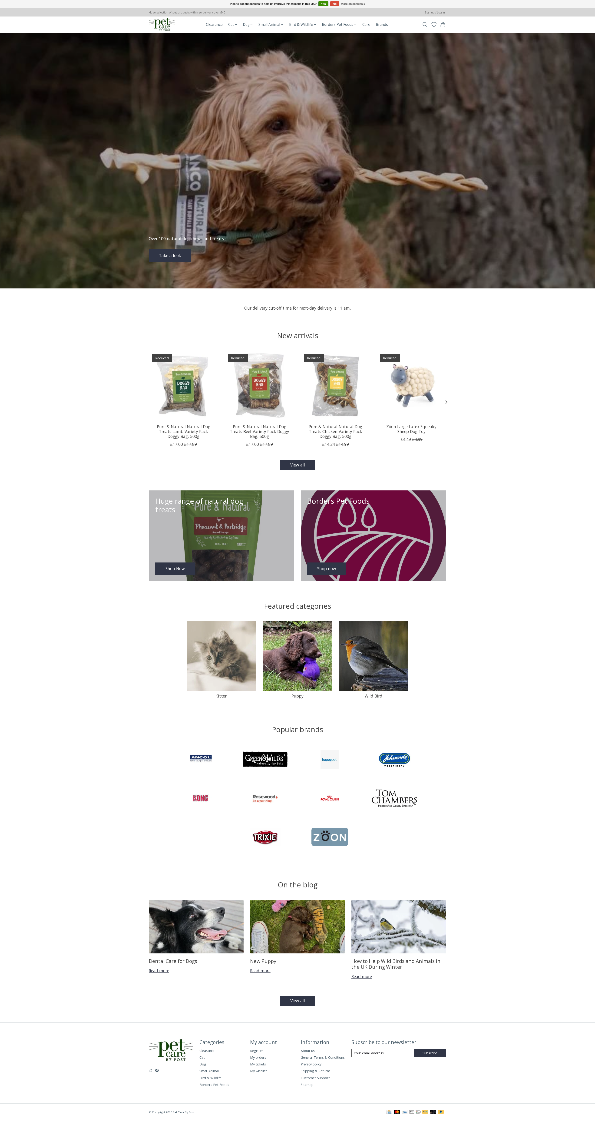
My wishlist (258, 1070)
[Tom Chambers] (394, 799)
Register (256, 1050)
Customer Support (315, 1077)
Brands (382, 24)
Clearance (214, 24)
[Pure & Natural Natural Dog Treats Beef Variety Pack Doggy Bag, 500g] (259, 385)
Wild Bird (373, 696)
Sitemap (307, 1084)
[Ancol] (201, 760)
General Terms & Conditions (323, 1057)
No (335, 4)
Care (366, 24)
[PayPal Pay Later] (441, 1112)
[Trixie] (265, 837)
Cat (202, 1057)
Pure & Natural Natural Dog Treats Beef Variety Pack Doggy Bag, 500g (259, 431)
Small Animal (209, 1070)
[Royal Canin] (330, 799)
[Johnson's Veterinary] (394, 760)
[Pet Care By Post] (162, 24)
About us (308, 1050)
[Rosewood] (265, 799)
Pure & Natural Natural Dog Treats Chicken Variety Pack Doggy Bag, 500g (335, 431)
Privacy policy (311, 1064)
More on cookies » (353, 4)
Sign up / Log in (435, 12)
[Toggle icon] (425, 24)
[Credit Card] (389, 1112)
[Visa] (405, 1112)
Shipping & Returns (316, 1070)
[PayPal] (425, 1112)
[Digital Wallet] (415, 1112)
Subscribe (430, 1053)
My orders (258, 1057)
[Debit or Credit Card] (433, 1112)
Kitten (221, 696)
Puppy (297, 696)
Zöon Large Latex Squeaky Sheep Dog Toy (411, 429)
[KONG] (201, 799)
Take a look (170, 255)
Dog (202, 1064)
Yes (323, 4)
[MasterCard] (397, 1112)
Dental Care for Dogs (173, 961)
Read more (159, 970)
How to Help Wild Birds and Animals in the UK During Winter (395, 964)
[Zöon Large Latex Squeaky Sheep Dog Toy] (411, 385)
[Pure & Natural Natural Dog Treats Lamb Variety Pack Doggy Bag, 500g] (183, 385)
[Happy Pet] (330, 760)
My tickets (258, 1064)
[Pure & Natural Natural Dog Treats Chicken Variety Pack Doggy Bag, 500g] (335, 385)
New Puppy (263, 961)
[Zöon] (330, 837)
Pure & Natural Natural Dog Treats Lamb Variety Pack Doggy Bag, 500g (183, 431)
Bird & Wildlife (210, 1077)
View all (297, 465)
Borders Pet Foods (214, 1084)
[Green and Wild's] (265, 760)
